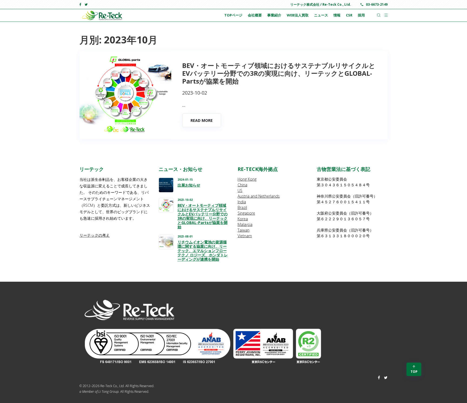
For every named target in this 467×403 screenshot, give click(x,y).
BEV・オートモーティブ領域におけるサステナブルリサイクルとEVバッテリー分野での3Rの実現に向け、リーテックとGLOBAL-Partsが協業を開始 (278, 73)
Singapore (246, 213)
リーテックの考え (94, 235)
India (242, 201)
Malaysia (245, 224)
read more (202, 120)
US (240, 190)
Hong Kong (247, 179)
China (242, 184)
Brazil (242, 207)
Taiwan (243, 230)
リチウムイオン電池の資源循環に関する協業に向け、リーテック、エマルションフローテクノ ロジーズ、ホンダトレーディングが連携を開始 (203, 250)
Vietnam (245, 235)
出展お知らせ (189, 185)
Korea (243, 218)
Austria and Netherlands (259, 196)
